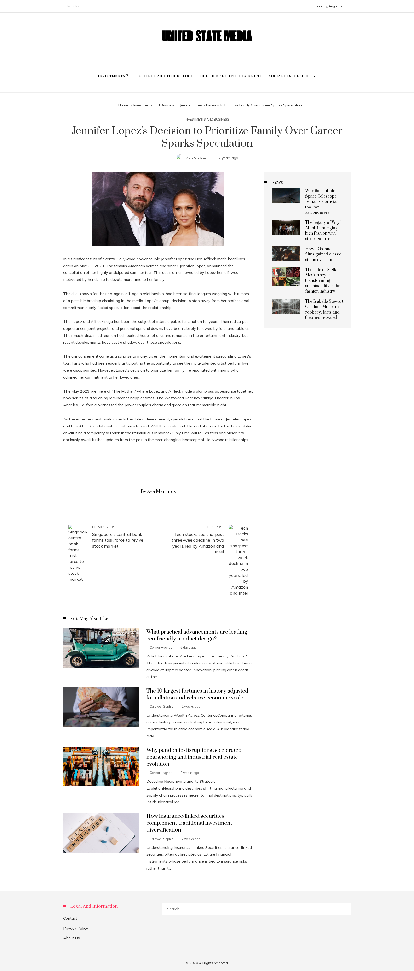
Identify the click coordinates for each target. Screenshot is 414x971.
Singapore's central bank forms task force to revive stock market (117, 537)
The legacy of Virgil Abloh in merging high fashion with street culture (323, 230)
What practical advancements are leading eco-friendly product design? (196, 635)
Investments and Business (207, 119)
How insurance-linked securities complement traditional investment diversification (189, 823)
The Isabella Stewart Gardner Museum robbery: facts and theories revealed (324, 309)
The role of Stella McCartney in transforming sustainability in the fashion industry (322, 280)
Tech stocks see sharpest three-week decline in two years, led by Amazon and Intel (198, 540)
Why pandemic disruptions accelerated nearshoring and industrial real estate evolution (194, 757)
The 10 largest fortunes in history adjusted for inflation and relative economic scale (197, 694)
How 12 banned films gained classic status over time (323, 254)
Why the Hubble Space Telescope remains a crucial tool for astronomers (321, 201)
